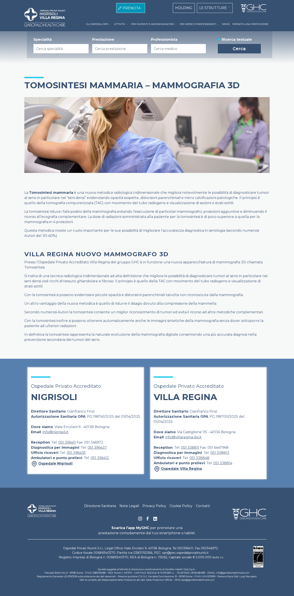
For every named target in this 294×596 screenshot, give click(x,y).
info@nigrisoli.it (55, 432)
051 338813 (219, 453)
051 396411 (67, 442)
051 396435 (76, 453)
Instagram (140, 520)
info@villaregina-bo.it (183, 437)
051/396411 (185, 548)
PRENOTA (132, 8)
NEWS (226, 24)
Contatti (203, 506)
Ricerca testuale (237, 39)
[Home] (251, 8)
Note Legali (129, 506)
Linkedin (155, 520)
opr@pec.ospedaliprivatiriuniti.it (185, 553)
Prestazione (103, 39)
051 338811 (190, 447)
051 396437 (97, 447)
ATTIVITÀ (119, 24)
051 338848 (199, 458)
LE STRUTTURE (213, 8)
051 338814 (222, 463)
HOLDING (183, 8)
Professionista (164, 39)
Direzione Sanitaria (100, 506)
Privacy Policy (154, 506)
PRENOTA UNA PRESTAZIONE (250, 24)
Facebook (147, 520)
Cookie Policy (181, 506)
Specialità (42, 39)
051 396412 (100, 458)
